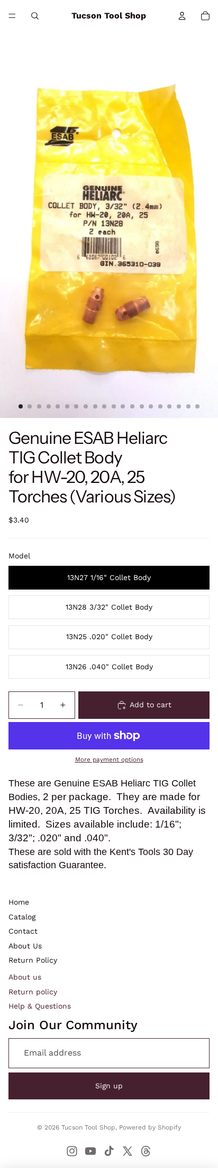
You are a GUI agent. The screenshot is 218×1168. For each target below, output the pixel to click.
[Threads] (146, 1151)
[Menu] (12, 16)
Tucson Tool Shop (88, 1127)
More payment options (109, 759)
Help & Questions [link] (39, 1006)
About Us (25, 946)
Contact (23, 931)
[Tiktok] (109, 1151)
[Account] (182, 15)
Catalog (21, 917)
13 (132, 406)
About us (24, 977)
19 (188, 406)
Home (18, 902)
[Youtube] (90, 1151)
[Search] (35, 15)
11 (114, 406)
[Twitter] (127, 1151)
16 (160, 406)
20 (197, 406)
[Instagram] (72, 1151)
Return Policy (32, 960)
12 (123, 406)
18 (179, 406)
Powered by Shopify (150, 1127)
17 (169, 406)
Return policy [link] (32, 991)
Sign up (109, 1085)
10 (104, 406)
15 (151, 406)
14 (142, 406)
